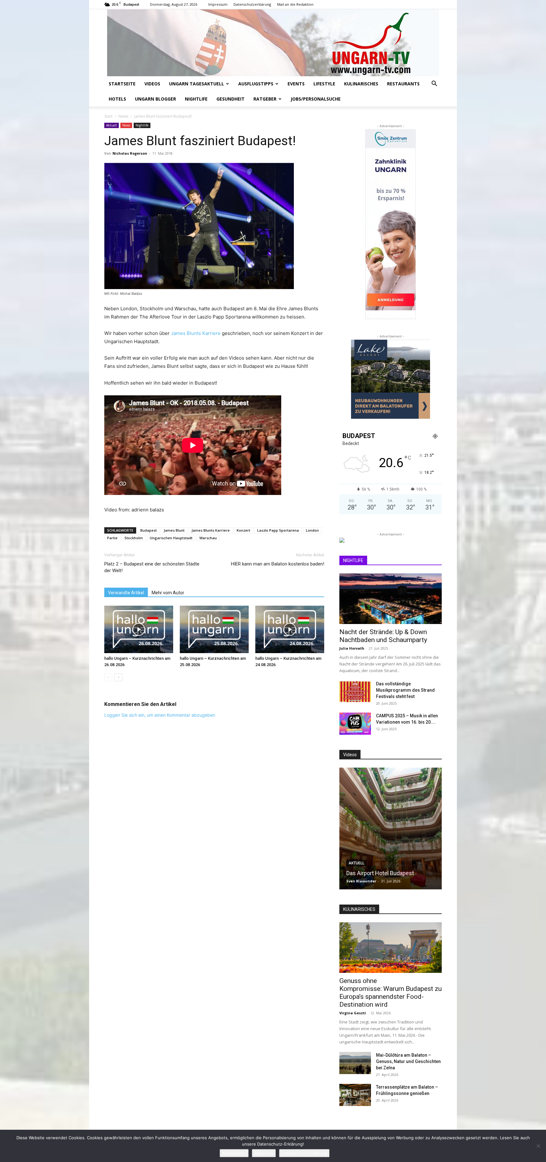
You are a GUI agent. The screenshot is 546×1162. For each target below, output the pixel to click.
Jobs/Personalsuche (316, 99)
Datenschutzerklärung (252, 4)
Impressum (218, 4)
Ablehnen (263, 1153)
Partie (112, 537)
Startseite (122, 84)
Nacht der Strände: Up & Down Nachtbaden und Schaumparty (383, 636)
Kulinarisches (361, 84)
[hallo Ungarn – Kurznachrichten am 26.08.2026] (138, 629)
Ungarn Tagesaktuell (196, 84)
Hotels (117, 99)
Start (108, 116)
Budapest (148, 530)
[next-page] (118, 677)
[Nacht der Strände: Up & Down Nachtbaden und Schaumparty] (390, 598)
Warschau (208, 537)
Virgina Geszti (352, 1013)
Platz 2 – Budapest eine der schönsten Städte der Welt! (151, 567)
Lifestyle (324, 84)
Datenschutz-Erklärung (304, 1153)
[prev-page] (108, 677)
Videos (152, 84)
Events (296, 84)
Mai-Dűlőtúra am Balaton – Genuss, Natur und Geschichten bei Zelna (408, 1061)
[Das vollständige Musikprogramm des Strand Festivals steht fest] (355, 692)
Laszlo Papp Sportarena (278, 530)
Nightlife (196, 99)
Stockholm (133, 537)
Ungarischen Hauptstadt (171, 537)
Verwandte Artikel (126, 592)
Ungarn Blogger (155, 99)
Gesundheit (230, 99)
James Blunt (174, 530)
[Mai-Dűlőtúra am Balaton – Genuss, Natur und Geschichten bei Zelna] (355, 1063)
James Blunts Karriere (196, 333)
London (312, 530)
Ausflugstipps (255, 84)
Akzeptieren (234, 1153)
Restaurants (403, 84)
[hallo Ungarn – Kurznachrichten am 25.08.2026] (214, 629)
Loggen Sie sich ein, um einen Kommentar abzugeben (159, 715)
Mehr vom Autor (168, 592)
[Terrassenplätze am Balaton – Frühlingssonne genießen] (355, 1095)
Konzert (243, 530)
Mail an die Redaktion (295, 4)
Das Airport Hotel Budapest (380, 873)
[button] (434, 84)
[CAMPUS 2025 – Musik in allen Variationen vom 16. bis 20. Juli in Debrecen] (355, 724)
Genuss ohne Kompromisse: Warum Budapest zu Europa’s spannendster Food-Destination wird (390, 992)
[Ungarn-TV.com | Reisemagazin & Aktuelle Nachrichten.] (273, 42)
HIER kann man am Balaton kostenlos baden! (277, 564)
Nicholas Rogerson (129, 153)
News (123, 116)
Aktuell (111, 125)
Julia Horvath (351, 648)
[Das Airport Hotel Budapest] (390, 828)
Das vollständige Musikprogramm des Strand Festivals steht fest (405, 690)
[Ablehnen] (538, 1146)
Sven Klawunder (361, 881)
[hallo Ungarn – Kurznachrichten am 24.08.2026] (289, 629)
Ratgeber (264, 99)
